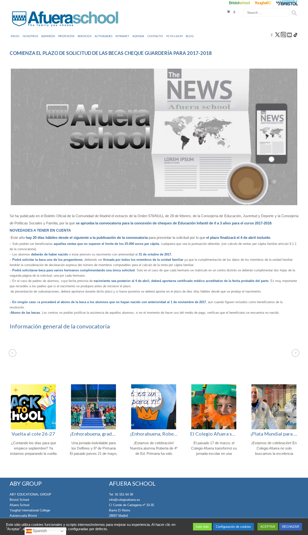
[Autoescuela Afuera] (287, 3)
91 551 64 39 (174, 36)
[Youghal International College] (263, 3)
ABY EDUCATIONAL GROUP (30, 494)
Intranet (122, 36)
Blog (190, 36)
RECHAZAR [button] (290, 526)
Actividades (103, 36)
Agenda (138, 36)
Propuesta (66, 36)
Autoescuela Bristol (23, 515)
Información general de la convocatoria (60, 326)
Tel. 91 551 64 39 (121, 494)
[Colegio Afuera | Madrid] (65, 19)
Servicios (84, 36)
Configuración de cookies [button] (233, 526)
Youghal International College (30, 510)
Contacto (155, 36)
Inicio (15, 36)
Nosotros (30, 36)
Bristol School (19, 500)
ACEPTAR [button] (267, 526)
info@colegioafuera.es (124, 500)
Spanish (39, 531)
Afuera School (19, 505)
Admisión (48, 36)
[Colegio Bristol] (239, 3)
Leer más (202, 526)
